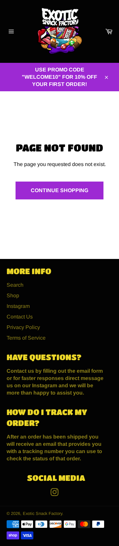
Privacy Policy (23, 327)
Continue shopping (59, 190)
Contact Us (20, 316)
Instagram (18, 306)
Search (15, 285)
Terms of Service (26, 338)
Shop (13, 295)
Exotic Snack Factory (42, 513)
